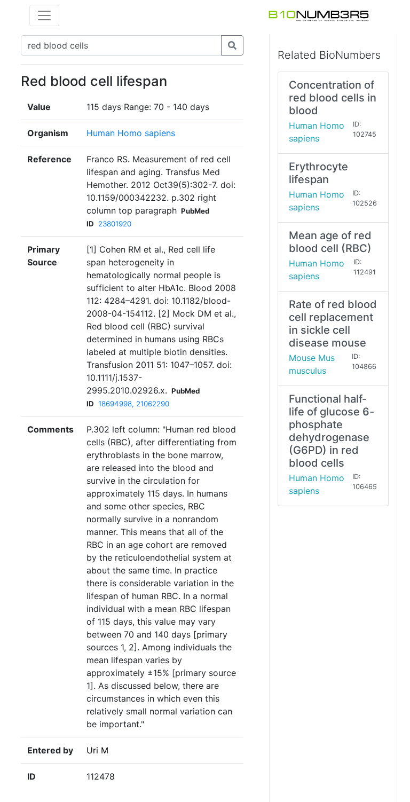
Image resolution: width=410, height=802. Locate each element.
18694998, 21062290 (133, 403)
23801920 (114, 223)
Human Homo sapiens (130, 133)
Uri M (97, 750)
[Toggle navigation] (44, 15)
